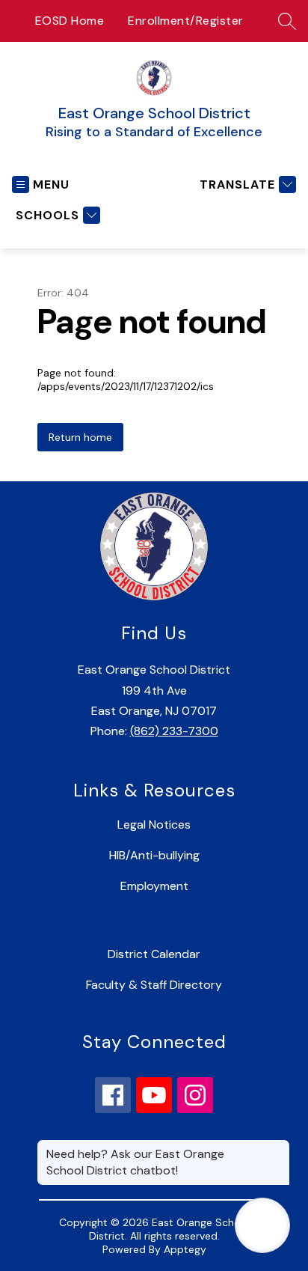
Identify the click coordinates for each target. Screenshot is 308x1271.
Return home (80, 437)
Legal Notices (154, 824)
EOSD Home (70, 20)
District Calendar (154, 954)
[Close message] (278, 1146)
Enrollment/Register (186, 20)
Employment (154, 886)
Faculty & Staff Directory (154, 985)
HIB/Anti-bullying (154, 855)
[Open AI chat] (262, 1225)
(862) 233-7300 (174, 731)
